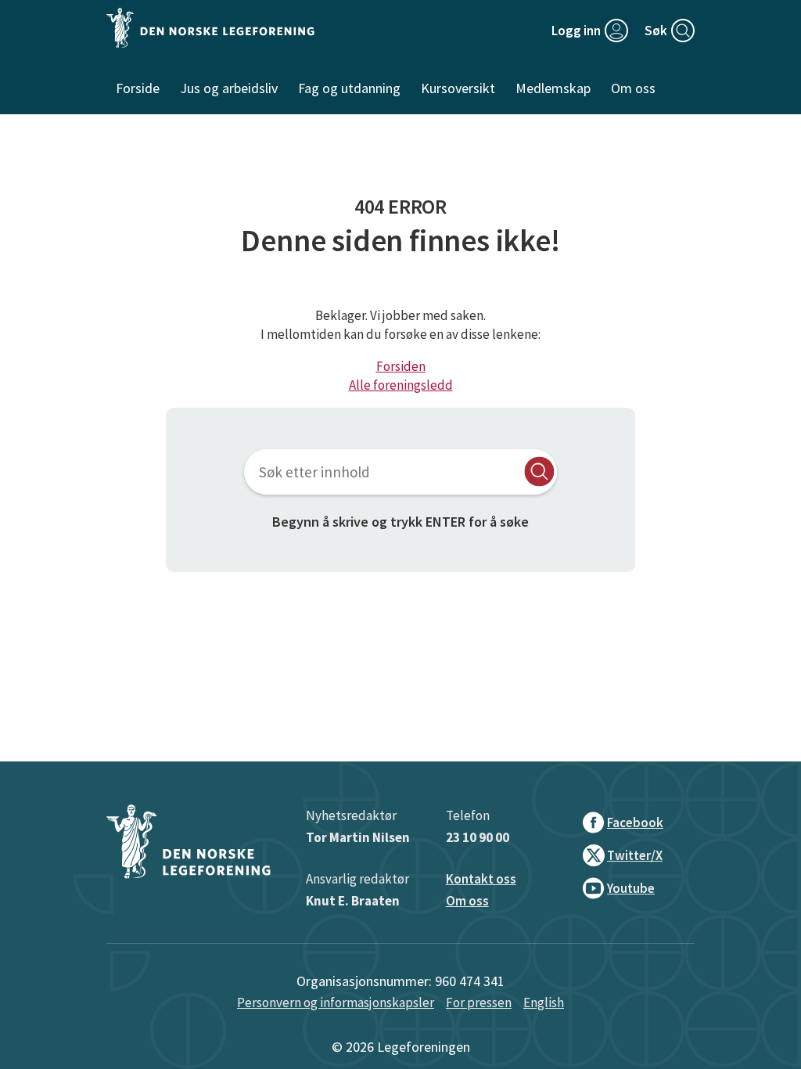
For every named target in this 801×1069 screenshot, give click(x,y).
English (543, 1002)
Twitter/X (635, 855)
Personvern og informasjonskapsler (335, 1002)
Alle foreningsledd (401, 385)
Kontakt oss (481, 878)
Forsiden (401, 366)
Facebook (635, 822)
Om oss (467, 900)
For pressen (479, 1002)
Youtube (631, 888)
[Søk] (539, 471)
